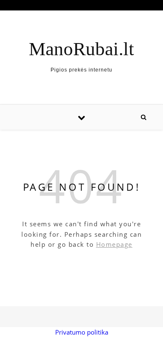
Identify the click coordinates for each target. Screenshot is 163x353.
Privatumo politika (81, 332)
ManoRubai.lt (81, 49)
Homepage (114, 244)
